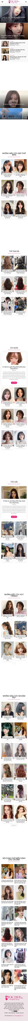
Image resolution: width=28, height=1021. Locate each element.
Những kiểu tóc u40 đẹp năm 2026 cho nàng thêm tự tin (18, 57)
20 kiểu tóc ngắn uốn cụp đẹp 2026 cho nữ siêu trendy (7, 403)
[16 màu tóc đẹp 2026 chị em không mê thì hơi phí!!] (20, 730)
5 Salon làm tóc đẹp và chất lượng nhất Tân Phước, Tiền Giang (7, 313)
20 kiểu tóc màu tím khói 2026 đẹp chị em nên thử (20, 800)
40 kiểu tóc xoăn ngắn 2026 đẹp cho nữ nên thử (20, 657)
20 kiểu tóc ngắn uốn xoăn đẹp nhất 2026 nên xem (7, 425)
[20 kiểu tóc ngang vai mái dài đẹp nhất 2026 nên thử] (7, 188)
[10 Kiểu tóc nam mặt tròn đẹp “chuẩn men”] (7, 976)
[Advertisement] (14, 76)
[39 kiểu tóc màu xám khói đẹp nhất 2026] (20, 751)
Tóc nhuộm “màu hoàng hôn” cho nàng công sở (20, 779)
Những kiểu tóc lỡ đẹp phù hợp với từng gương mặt (7, 216)
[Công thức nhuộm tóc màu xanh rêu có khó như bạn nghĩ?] (20, 934)
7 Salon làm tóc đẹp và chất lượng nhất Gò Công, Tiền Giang (20, 966)
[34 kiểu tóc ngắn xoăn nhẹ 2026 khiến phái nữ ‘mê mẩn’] (7, 438)
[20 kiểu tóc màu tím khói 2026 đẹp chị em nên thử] (20, 792)
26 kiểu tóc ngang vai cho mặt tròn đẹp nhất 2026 (20, 175)
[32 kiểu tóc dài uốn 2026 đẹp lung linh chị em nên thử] (20, 551)
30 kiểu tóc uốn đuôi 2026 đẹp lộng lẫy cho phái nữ (7, 902)
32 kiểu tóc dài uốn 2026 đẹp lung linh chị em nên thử (20, 559)
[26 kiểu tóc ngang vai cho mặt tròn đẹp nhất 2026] (20, 167)
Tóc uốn (14, 102)
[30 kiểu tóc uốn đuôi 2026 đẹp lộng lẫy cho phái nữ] (7, 892)
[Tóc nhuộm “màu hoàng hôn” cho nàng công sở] (20, 772)
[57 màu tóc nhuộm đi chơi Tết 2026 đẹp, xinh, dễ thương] (7, 792)
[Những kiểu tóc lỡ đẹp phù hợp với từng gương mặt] (7, 208)
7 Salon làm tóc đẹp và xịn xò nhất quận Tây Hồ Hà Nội (20, 313)
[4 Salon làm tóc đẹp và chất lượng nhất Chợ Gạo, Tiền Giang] (20, 284)
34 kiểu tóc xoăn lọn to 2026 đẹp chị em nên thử (7, 616)
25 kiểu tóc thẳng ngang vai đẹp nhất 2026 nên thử (17, 43)
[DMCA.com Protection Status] (14, 1011)
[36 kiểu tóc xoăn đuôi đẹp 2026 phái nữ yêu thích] (11, 113)
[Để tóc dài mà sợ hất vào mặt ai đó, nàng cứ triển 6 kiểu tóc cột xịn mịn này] (20, 871)
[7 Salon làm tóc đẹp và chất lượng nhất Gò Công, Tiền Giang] (20, 955)
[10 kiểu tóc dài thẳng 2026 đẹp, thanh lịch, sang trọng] (5, 51)
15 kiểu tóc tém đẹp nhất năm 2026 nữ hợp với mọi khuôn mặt (20, 924)
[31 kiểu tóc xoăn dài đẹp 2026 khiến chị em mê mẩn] (7, 529)
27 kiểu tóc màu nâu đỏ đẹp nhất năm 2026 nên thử (7, 821)
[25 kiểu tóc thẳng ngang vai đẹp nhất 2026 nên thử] (5, 44)
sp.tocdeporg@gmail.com (17, 1015)
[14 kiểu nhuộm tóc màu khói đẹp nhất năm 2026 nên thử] (7, 751)
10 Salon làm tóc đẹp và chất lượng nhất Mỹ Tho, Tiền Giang (7, 271)
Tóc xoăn (11, 116)
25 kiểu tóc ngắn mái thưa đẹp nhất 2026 (20, 446)
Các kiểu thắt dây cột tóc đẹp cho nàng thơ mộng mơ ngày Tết (20, 903)
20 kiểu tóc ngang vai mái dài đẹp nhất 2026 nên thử (7, 196)
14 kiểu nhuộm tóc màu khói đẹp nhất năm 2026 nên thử (7, 759)
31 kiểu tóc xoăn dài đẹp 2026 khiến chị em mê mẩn (7, 537)
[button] (26, 2)
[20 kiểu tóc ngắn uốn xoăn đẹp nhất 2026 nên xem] (7, 417)
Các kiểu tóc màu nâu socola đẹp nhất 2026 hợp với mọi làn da (20, 821)
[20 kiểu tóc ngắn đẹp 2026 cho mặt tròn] (20, 188)
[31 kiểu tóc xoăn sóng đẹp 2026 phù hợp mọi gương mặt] (20, 208)
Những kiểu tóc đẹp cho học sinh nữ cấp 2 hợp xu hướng (7, 637)
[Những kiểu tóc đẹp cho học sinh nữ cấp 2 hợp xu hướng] (7, 629)
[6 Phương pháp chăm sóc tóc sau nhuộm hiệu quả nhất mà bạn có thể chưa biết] (20, 976)
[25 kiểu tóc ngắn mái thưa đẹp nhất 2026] (20, 438)
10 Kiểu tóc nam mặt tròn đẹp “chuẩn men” (7, 986)
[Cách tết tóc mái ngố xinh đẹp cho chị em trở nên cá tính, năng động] (7, 649)
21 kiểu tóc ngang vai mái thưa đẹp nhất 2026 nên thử (7, 175)
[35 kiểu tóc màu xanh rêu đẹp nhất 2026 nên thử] (7, 730)
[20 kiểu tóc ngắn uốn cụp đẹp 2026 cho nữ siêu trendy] (14, 99)
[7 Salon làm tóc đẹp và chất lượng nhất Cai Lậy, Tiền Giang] (7, 284)
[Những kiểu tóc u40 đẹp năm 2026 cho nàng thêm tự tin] (5, 58)
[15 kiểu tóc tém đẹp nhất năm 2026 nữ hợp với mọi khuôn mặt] (20, 913)
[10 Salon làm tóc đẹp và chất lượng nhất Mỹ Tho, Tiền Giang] (7, 264)
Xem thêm (14, 382)
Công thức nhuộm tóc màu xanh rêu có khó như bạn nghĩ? (20, 945)
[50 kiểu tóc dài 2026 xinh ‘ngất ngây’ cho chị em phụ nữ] (20, 529)
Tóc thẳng (11, 41)
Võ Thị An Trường (4, 20)
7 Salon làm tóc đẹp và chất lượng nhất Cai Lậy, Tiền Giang (7, 292)
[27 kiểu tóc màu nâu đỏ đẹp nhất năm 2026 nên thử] (7, 813)
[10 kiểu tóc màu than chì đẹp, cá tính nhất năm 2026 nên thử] (14, 14)
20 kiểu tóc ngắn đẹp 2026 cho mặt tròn (20, 195)
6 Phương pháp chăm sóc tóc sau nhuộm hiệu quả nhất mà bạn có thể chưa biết (20, 987)
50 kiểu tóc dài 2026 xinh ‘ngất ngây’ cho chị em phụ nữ (20, 537)
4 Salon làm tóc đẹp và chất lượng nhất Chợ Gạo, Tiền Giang (20, 292)
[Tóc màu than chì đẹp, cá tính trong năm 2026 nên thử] (20, 710)
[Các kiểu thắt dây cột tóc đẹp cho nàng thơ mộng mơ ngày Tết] (20, 892)
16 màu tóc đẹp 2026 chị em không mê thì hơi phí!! (20, 738)
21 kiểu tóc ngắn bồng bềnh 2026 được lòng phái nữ (14, 367)
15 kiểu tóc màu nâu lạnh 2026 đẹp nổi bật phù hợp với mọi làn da (7, 779)
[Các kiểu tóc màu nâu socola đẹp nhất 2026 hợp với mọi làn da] (20, 813)
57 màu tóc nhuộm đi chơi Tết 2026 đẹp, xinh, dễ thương (7, 800)
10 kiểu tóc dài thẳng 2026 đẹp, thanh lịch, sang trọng (17, 50)
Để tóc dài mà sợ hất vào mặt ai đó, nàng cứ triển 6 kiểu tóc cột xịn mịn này (20, 882)
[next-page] (15, 663)
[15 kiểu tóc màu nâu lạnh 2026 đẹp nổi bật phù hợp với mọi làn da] (7, 772)
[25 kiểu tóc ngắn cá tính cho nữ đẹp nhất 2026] (20, 395)
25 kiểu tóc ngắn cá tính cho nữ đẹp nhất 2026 (20, 403)
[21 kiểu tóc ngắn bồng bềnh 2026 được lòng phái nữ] (14, 358)
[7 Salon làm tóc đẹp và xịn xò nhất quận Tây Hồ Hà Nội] (20, 305)
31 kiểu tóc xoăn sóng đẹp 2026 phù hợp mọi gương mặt (20, 216)
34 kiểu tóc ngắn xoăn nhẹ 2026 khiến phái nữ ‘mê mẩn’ (7, 446)
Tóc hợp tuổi (12, 55)
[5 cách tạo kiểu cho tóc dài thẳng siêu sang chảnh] (7, 551)
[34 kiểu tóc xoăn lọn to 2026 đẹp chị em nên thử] (7, 608)
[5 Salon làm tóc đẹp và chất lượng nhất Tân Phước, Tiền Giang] (7, 305)
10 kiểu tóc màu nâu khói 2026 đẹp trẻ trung (7, 718)
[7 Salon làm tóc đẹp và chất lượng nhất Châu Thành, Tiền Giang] (20, 264)
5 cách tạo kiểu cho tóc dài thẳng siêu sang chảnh (7, 559)
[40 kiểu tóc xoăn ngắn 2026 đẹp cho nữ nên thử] (20, 649)
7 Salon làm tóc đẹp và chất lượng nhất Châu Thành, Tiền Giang (20, 271)
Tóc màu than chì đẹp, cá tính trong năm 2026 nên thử (20, 718)
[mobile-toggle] (2, 2)
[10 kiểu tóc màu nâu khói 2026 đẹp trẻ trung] (7, 710)
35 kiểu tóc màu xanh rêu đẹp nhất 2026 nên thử (7, 738)
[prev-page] (13, 663)
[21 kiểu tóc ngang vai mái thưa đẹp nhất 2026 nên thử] (7, 167)
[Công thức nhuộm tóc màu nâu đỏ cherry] (14, 31)
